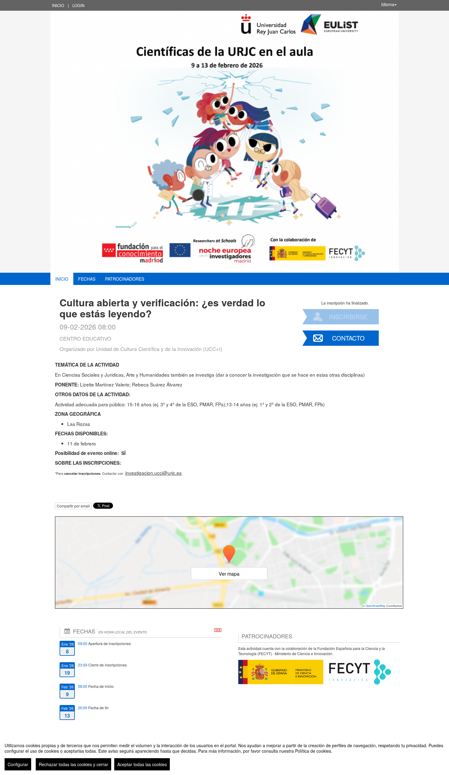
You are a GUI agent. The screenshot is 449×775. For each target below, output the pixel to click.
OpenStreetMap (375, 606)
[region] (224, 754)
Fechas (86, 279)
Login (78, 5)
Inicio (58, 5)
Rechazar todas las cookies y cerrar (73, 764)
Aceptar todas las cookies (142, 764)
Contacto (348, 338)
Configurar (18, 764)
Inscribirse (348, 316)
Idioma (387, 4)
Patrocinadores (124, 279)
